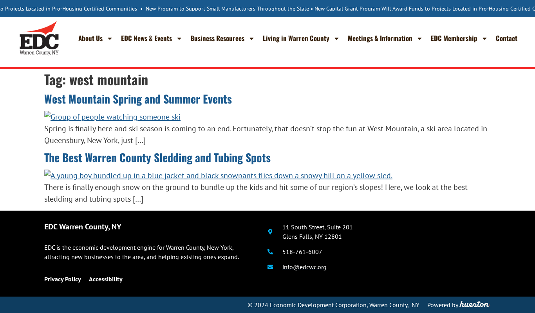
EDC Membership (454, 38)
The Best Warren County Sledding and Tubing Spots (157, 157)
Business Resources (217, 38)
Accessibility (106, 279)
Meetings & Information (380, 38)
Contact (506, 38)
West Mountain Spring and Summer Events (138, 99)
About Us (90, 38)
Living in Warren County (296, 38)
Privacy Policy (62, 279)
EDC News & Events (146, 38)
